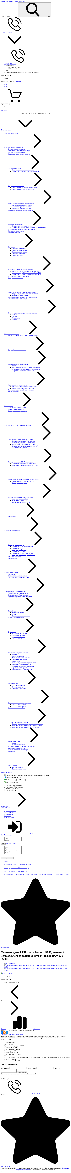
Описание (4, 1034)
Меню (8, 808)
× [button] (1, 1171)
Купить (3, 1029)
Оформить (18, 81)
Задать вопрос (8, 814)
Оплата (3, 772)
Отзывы (20, 1034)
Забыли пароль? (11, 843)
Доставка (9, 772)
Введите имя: (5, 1068)
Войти (30, 833)
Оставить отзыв (9, 817)
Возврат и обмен (9, 812)
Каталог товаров (6, 130)
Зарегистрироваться (7, 858)
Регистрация (8, 835)
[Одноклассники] (4, 1032)
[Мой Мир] (7, 1032)
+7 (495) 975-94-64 (6, 32)
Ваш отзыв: (57, 1068)
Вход (2, 835)
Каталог (3, 808)
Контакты (7, 816)
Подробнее (4, 806)
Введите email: (31, 1068)
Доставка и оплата (10, 811)
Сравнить (36, 1029)
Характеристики (12, 1034)
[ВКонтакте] (2, 1032)
